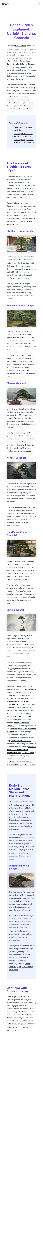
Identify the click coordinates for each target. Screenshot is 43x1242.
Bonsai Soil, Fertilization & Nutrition (21, 717)
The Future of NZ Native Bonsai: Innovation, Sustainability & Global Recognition (21, 762)
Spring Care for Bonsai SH (20, 741)
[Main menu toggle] (39, 4)
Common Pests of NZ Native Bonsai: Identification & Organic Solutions (21, 750)
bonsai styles (20, 46)
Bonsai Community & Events (18, 1018)
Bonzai (6, 3)
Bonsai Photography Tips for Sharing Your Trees (21, 967)
